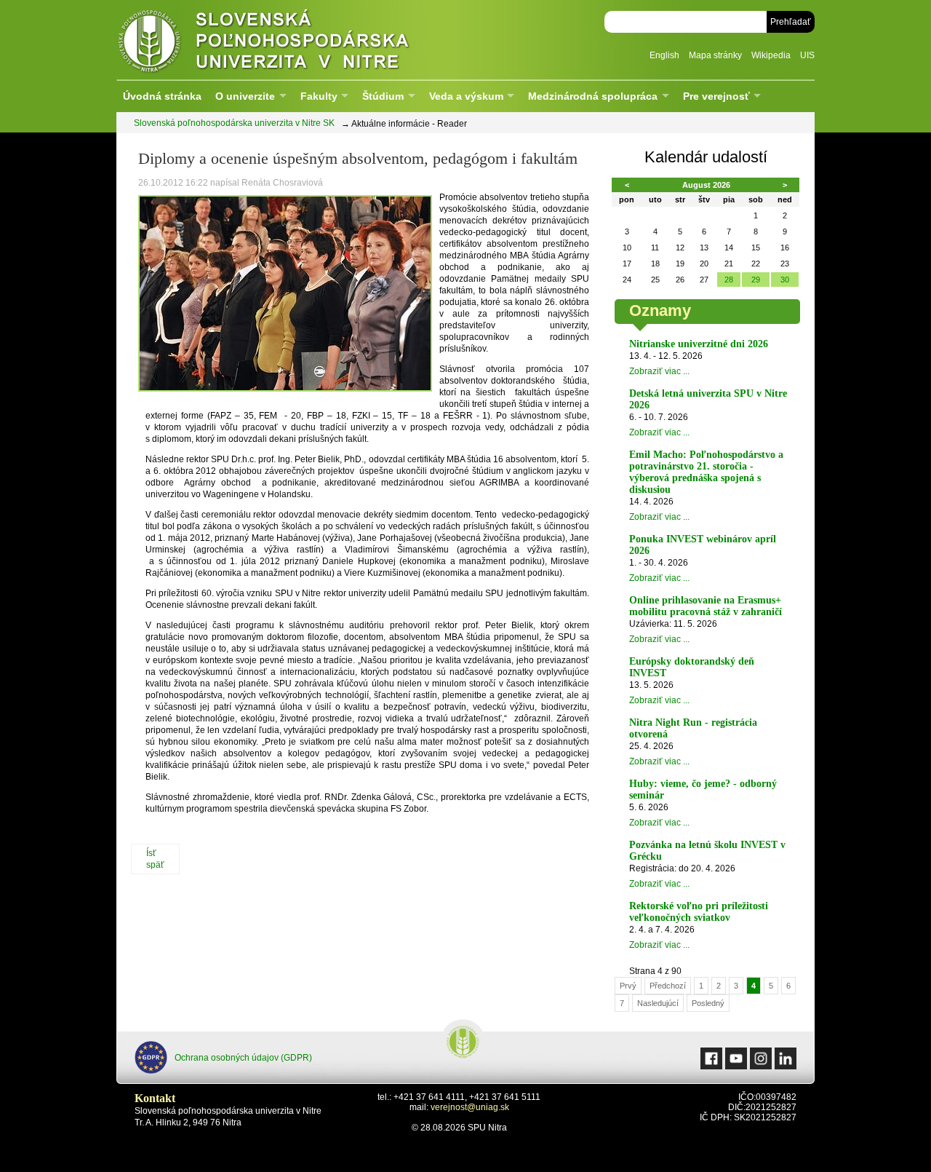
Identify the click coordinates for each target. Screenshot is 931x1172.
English (664, 55)
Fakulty (318, 96)
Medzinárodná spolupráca (593, 96)
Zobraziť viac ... (659, 371)
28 (728, 279)
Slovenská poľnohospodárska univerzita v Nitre (294, 39)
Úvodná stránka (162, 96)
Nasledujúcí (658, 1003)
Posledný (708, 1003)
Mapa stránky (715, 55)
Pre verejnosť (716, 96)
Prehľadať (790, 22)
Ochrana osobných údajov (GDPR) (243, 1058)
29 (755, 279)
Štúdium (383, 96)
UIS (807, 55)
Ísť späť (155, 859)
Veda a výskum (466, 96)
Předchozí (668, 985)
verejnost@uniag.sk (470, 1107)
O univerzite (245, 96)
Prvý (628, 985)
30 (784, 279)
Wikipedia (771, 55)
